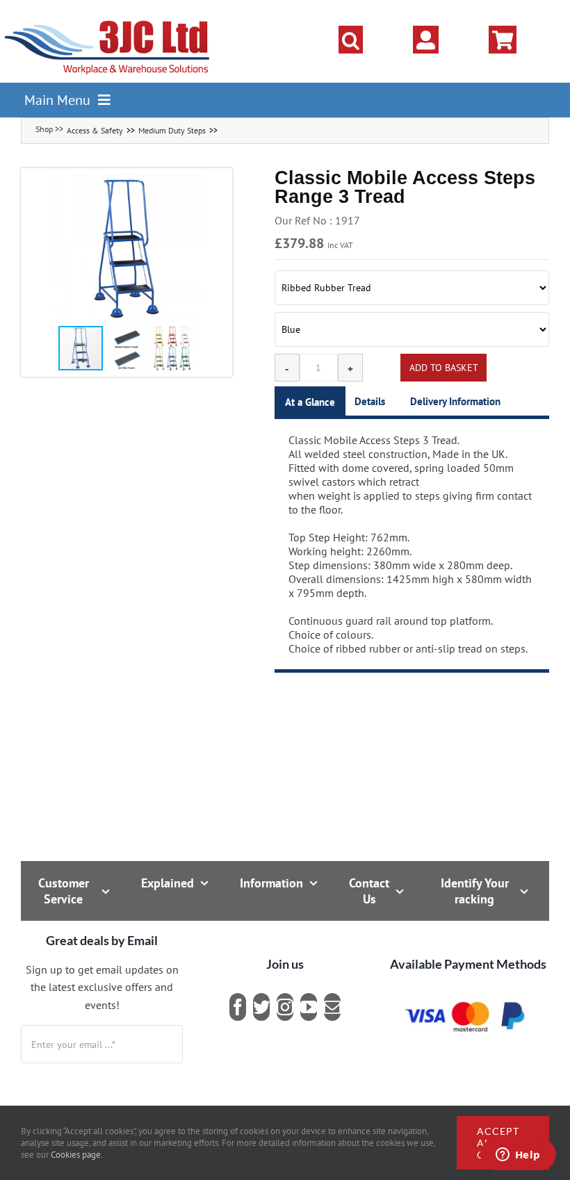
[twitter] (261, 1007)
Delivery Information (455, 401)
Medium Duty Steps (172, 130)
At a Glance (310, 402)
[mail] (332, 1007)
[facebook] (237, 1007)
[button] (351, 40)
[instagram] (285, 1007)
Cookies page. (77, 1155)
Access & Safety (95, 130)
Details (370, 401)
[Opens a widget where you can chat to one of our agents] (518, 1155)
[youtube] (308, 1007)
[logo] (107, 17)
